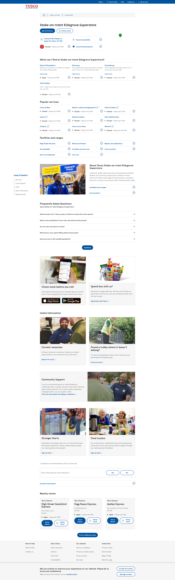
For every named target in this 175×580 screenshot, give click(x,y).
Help (122, 2)
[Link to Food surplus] (112, 422)
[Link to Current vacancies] (63, 331)
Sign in (101, 2)
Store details (47, 523)
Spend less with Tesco (99, 301)
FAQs (17, 187)
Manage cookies (126, 574)
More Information (21, 190)
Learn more (43, 74)
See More (87, 247)
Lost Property (20, 183)
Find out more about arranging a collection (58, 394)
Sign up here (46, 453)
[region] (120, 37)
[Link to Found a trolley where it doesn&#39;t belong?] (112, 331)
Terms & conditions (83, 547)
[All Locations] (44, 15)
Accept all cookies (126, 568)
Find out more (96, 362)
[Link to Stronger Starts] (63, 422)
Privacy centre (81, 556)
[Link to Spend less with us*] (112, 270)
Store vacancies (56, 547)
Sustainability (55, 560)
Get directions (46, 30)
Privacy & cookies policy (85, 551)
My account (144, 2)
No (124, 472)
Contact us (131, 2)
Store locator (113, 2)
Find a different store (87, 535)
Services (18, 179)
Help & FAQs (30, 547)
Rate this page (107, 560)
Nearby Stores (20, 194)
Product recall (107, 547)
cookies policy (71, 574)
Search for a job (48, 359)
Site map (79, 560)
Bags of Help (106, 556)
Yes (112, 472)
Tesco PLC (54, 556)
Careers (54, 551)
